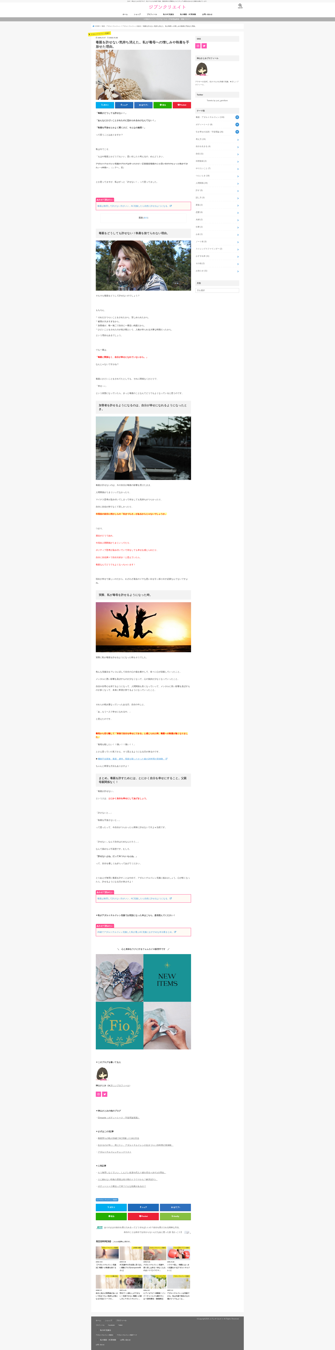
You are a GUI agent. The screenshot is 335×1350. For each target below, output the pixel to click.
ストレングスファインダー (209, 249)
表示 (146, 218)
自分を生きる (203, 146)
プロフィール (152, 14)
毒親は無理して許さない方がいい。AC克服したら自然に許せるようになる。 (133, 206)
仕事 (199, 227)
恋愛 (199, 212)
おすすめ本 (202, 256)
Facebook (111, 1325)
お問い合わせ (207, 14)
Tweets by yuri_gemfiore (217, 100)
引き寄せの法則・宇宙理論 (209, 132)
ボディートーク (204, 124)
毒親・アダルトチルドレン (210, 117)
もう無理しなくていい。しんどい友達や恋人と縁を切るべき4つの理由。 (132, 1172)
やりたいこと (203, 168)
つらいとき (203, 176)
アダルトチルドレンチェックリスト (114, 1152)
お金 (199, 234)
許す (199, 190)
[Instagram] (98, 1094)
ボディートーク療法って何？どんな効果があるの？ (122, 1186)
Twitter (120, 1325)
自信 (199, 154)
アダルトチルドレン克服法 (108, 1200)
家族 (199, 205)
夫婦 (199, 219)
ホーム (125, 14)
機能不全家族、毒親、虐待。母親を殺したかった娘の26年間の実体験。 (131, 759)
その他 (200, 263)
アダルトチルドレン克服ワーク (127, 1335)
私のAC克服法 (168, 14)
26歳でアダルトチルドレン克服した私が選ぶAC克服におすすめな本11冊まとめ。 (135, 932)
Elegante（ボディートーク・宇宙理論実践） (119, 1118)
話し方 (200, 198)
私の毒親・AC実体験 (188, 14)
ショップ (137, 14)
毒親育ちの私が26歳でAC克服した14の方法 (118, 1138)
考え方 (201, 139)
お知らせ (201, 271)
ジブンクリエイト (216, 1319)
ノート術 (201, 241)
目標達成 (201, 161)
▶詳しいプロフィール (118, 1085)
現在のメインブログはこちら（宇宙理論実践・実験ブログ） (168, 19)
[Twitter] (104, 1094)
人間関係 (202, 183)
